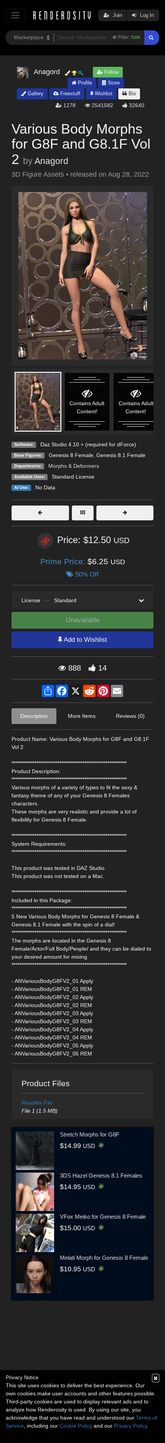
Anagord (51, 161)
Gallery (34, 93)
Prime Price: (63, 561)
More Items (82, 716)
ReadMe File (37, 1103)
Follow (111, 72)
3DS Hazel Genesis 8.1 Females (101, 1175)
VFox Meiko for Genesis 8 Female (103, 1216)
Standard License (73, 477)
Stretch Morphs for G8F (89, 1134)
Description (34, 716)
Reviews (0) (130, 716)
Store (113, 83)
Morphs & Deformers (73, 466)
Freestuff (69, 93)
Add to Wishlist (84, 639)
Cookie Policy (75, 1426)
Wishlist (102, 93)
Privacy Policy (130, 1426)
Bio (131, 93)
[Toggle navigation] (15, 15)
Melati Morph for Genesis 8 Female (104, 1257)
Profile (84, 83)
